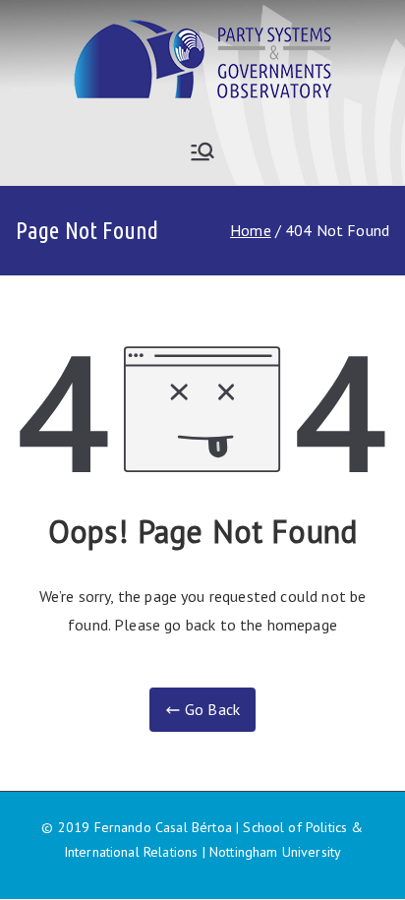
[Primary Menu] (202, 151)
